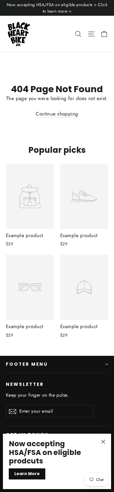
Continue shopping (57, 113)
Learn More (27, 474)
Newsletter (25, 384)
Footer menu (27, 364)
